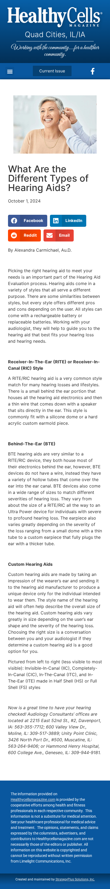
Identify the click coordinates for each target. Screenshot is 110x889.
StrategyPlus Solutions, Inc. (75, 879)
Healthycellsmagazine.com (33, 799)
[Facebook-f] (92, 71)
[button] (9, 71)
